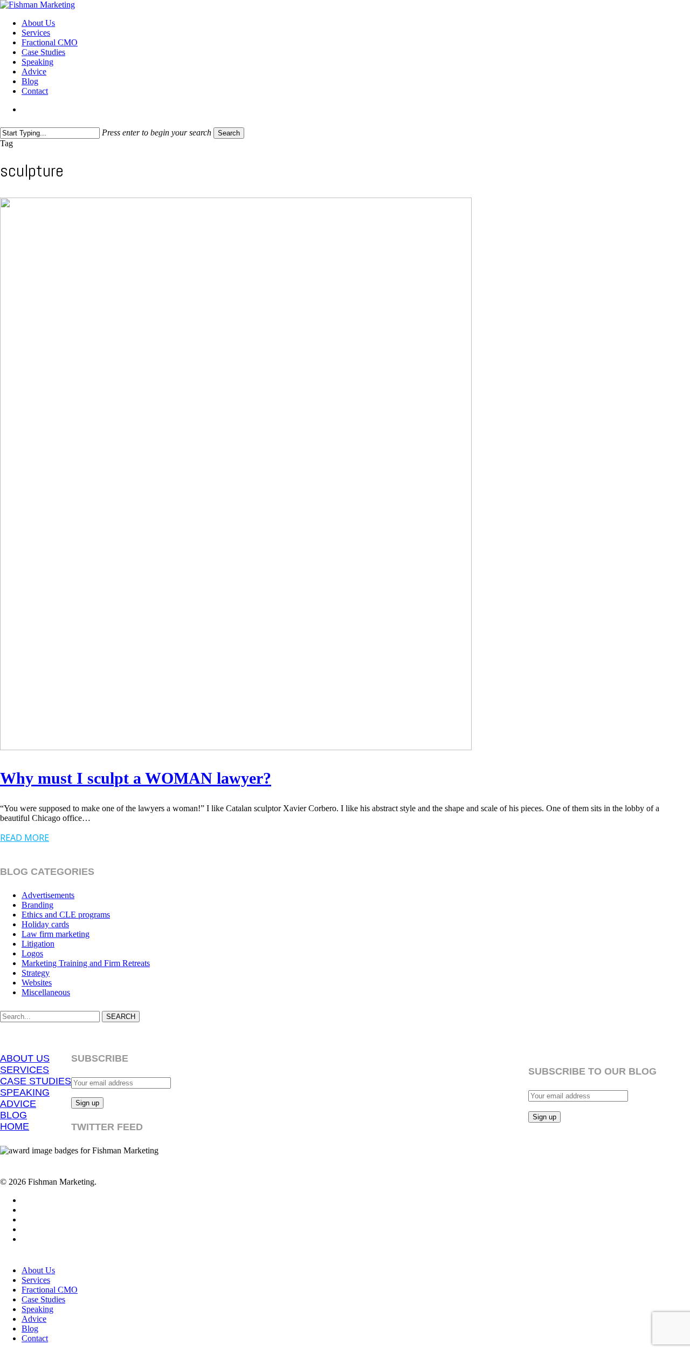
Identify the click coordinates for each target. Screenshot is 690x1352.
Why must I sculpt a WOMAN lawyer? (135, 778)
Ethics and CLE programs (66, 914)
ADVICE (18, 1103)
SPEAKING (25, 1092)
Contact (35, 1338)
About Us (38, 1270)
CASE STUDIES (35, 1081)
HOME (14, 1126)
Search (229, 133)
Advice (34, 1318)
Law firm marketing (55, 934)
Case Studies (43, 1299)
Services (36, 1280)
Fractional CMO (50, 1289)
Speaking (37, 1309)
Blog (30, 1328)
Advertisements (48, 895)
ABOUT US (25, 1058)
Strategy (36, 972)
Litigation (38, 943)
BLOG (13, 1115)
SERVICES (24, 1069)
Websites (37, 982)
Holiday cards (45, 924)
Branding (37, 904)
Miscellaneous (46, 992)
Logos (32, 953)
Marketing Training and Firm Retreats (86, 963)
